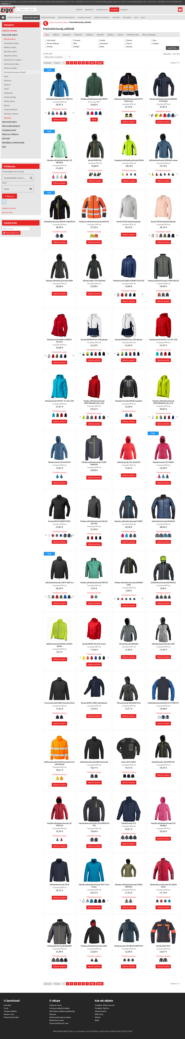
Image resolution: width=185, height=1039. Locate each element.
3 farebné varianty (95, 170)
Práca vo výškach (10, 134)
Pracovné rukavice (11, 126)
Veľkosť (56, 34)
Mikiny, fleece (9, 101)
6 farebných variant (163, 170)
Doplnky (6, 138)
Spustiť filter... (172, 48)
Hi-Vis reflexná (53, 43)
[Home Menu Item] (3, 17)
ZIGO (4, 147)
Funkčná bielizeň (10, 109)
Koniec (99, 63)
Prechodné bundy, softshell (15, 72)
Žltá (75, 43)
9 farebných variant (163, 413)
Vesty (6, 76)
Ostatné (7, 84)
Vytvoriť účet (7, 212)
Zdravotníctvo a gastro (13, 60)
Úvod (51, 22)
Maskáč (77, 46)
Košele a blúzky (10, 97)
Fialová (156, 43)
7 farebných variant (59, 531)
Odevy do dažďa (10, 68)
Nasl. (92, 63)
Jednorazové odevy (11, 64)
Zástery (7, 105)
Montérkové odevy (11, 43)
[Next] (73, 112)
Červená (77, 40)
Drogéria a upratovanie (13, 142)
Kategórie (67, 34)
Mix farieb (51, 40)
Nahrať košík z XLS (12, 233)
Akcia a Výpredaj (148, 34)
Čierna (129, 43)
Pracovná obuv (9, 122)
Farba (47, 34)
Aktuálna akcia (9, 39)
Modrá (102, 40)
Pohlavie (89, 34)
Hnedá (50, 46)
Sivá (154, 40)
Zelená (129, 40)
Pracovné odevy (9, 35)
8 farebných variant (163, 111)
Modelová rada (132, 34)
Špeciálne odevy (10, 51)
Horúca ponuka (9, 31)
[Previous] (45, 112)
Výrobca (110, 34)
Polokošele (8, 93)
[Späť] (46, 23)
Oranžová (104, 43)
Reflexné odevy (10, 47)
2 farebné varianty (128, 111)
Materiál (100, 34)
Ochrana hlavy (9, 130)
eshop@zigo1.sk (6, 4)
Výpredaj (7, 118)
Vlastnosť (78, 34)
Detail (94, 119)
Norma (120, 34)
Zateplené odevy (10, 55)
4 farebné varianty (94, 109)
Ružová (129, 46)
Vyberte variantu (59, 119)
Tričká (6, 89)
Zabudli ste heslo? (9, 208)
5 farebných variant (59, 109)
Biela (102, 46)
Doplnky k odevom (11, 113)
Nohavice (7, 80)
